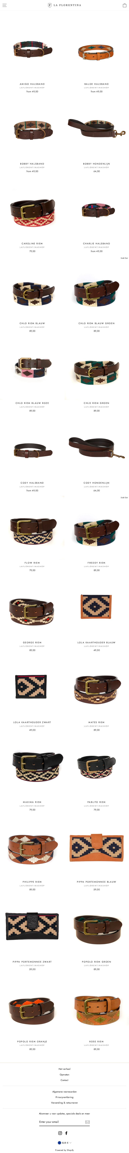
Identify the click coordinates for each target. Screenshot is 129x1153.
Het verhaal (64, 1069)
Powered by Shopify (64, 1150)
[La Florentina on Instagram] (60, 1133)
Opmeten (64, 1074)
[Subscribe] (87, 1122)
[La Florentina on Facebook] (66, 1133)
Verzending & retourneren (64, 1102)
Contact (64, 1080)
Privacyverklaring (64, 1097)
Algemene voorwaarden (64, 1091)
